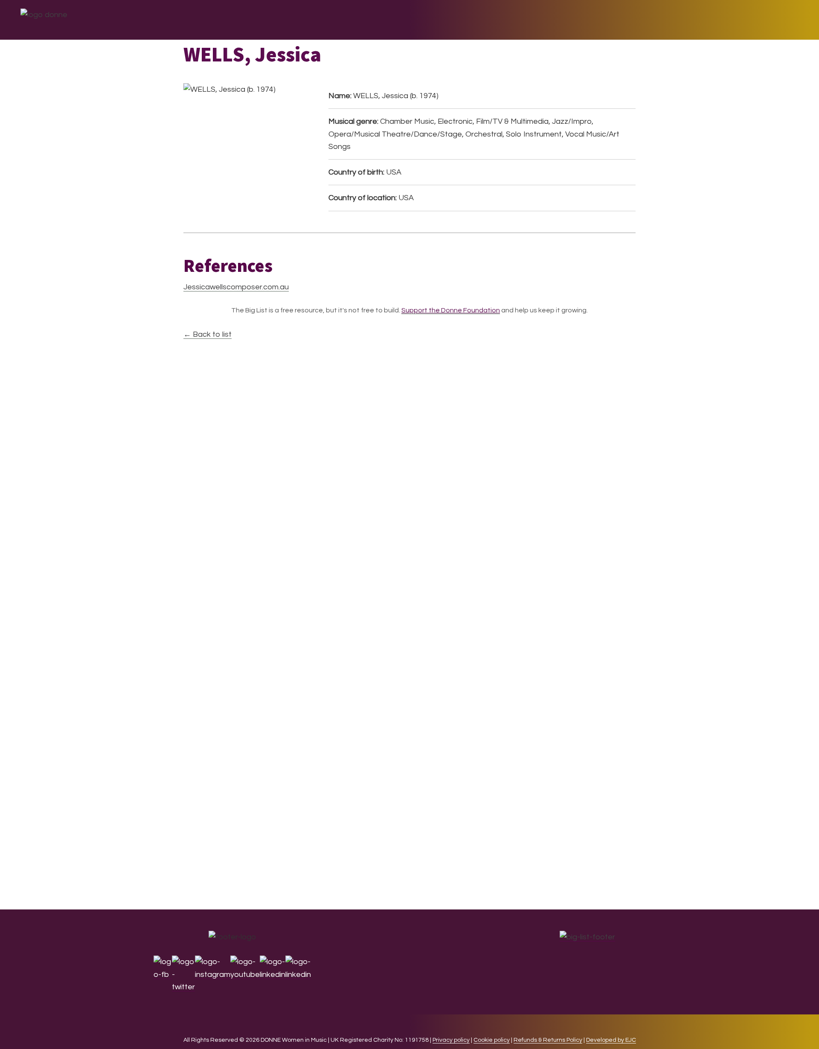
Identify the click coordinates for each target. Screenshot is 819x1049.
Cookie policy (491, 1040)
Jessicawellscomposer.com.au (236, 287)
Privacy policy (451, 1040)
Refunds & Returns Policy (548, 1040)
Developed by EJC (611, 1040)
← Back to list (207, 334)
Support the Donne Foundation (450, 310)
